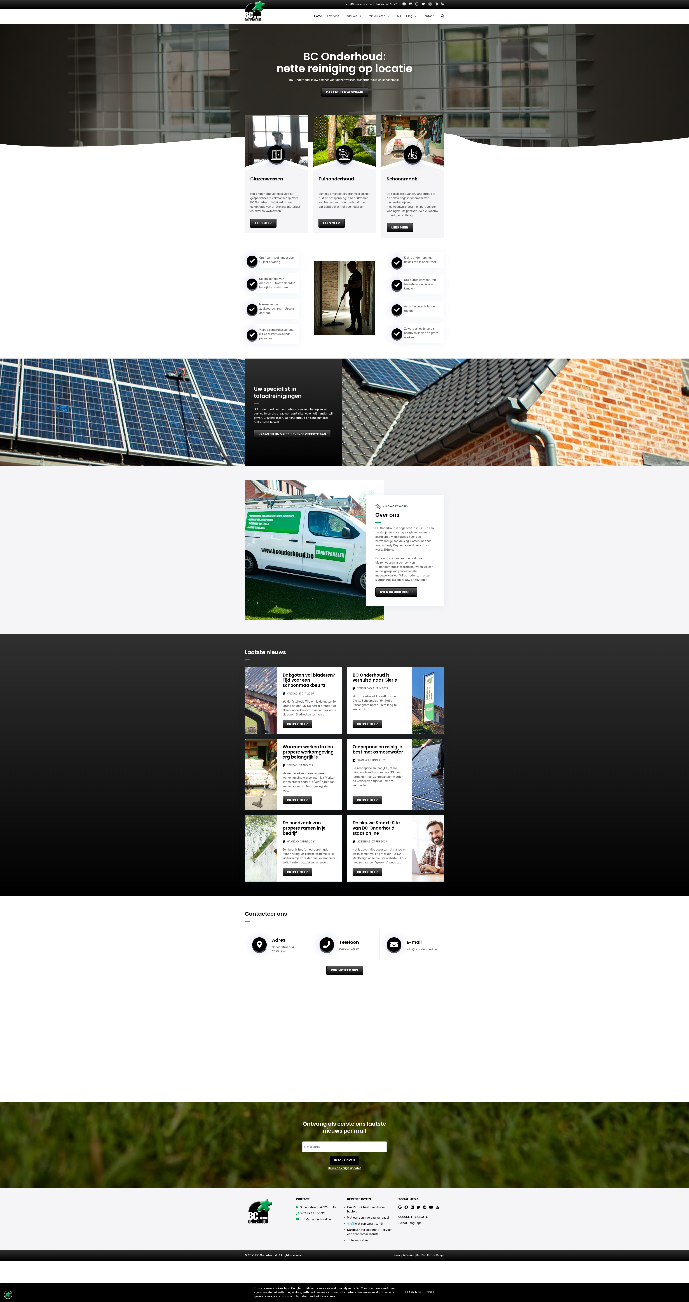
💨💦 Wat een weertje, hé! (365, 1223)
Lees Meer (263, 223)
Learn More (414, 1292)
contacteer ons (344, 970)
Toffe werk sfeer (358, 1240)
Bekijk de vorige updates (344, 1168)
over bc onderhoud (396, 592)
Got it (431, 1292)
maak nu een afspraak (344, 92)
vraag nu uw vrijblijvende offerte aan (292, 434)
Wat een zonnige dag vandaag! (368, 1217)
